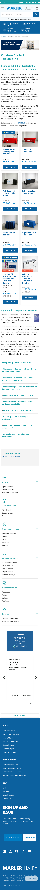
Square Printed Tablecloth (29, 233)
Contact (5, 545)
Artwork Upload (8, 795)
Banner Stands (8, 738)
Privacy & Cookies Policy (11, 621)
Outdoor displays (8, 575)
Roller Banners (7, 566)
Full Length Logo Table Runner (29, 192)
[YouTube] (29, 851)
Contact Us (7, 799)
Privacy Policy (14, 885)
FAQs (4, 539)
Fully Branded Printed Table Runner (9, 193)
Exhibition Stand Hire (10, 765)
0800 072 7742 (19, 123)
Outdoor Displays (9, 749)
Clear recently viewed (11, 457)
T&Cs (4, 885)
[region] (20, 677)
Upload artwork (8, 487)
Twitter (4, 595)
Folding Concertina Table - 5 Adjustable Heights (27, 278)
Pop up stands (7, 569)
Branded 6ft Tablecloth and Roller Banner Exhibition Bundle (10, 278)
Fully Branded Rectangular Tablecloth (9, 151)
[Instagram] (10, 851)
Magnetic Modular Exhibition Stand (15, 775)
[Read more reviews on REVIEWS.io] (20, 646)
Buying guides (7, 513)
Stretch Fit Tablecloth (27, 150)
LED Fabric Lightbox (9, 563)
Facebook (6, 592)
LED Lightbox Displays (11, 734)
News (4, 516)
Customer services (9, 533)
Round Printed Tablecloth (9, 233)
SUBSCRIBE (29, 837)
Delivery (5, 536)
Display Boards (8, 745)
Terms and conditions (10, 618)
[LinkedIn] (4, 851)
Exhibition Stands (9, 731)
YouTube (5, 601)
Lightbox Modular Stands (12, 768)
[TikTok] (22, 851)
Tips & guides (7, 510)
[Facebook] (16, 851)
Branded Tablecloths (10, 741)
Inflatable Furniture (9, 752)
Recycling (5, 542)
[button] (4, 677)
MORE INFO (10, 167)
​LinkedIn (5, 598)
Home (3, 37)
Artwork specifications (10, 492)
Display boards (7, 571)
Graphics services (8, 489)
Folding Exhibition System (12, 772)
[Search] (36, 14)
